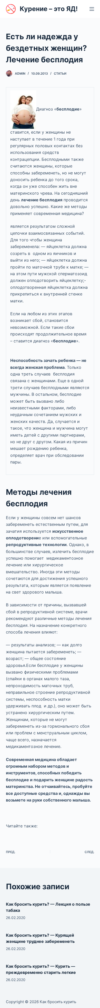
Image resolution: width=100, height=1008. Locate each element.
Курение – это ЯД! (49, 9)
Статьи (60, 73)
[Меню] (91, 9)
